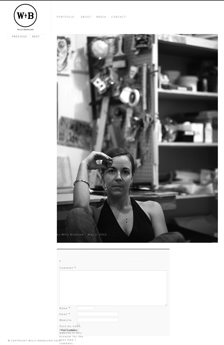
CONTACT (118, 16)
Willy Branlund (73, 234)
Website (65, 320)
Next (36, 36)
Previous (19, 36)
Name (64, 308)
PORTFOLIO (66, 16)
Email (64, 314)
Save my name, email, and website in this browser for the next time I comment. (71, 335)
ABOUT (86, 16)
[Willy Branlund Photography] (25, 17)
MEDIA (101, 16)
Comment (67, 267)
